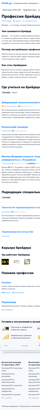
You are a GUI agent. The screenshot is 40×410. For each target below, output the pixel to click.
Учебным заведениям (10, 406)
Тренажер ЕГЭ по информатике (8, 390)
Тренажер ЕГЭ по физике (11, 395)
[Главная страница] (7, 3)
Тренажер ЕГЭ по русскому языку (12, 369)
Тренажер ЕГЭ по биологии (12, 385)
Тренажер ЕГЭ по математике (8, 375)
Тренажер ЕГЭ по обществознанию (8, 381)
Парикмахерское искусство (17, 231)
